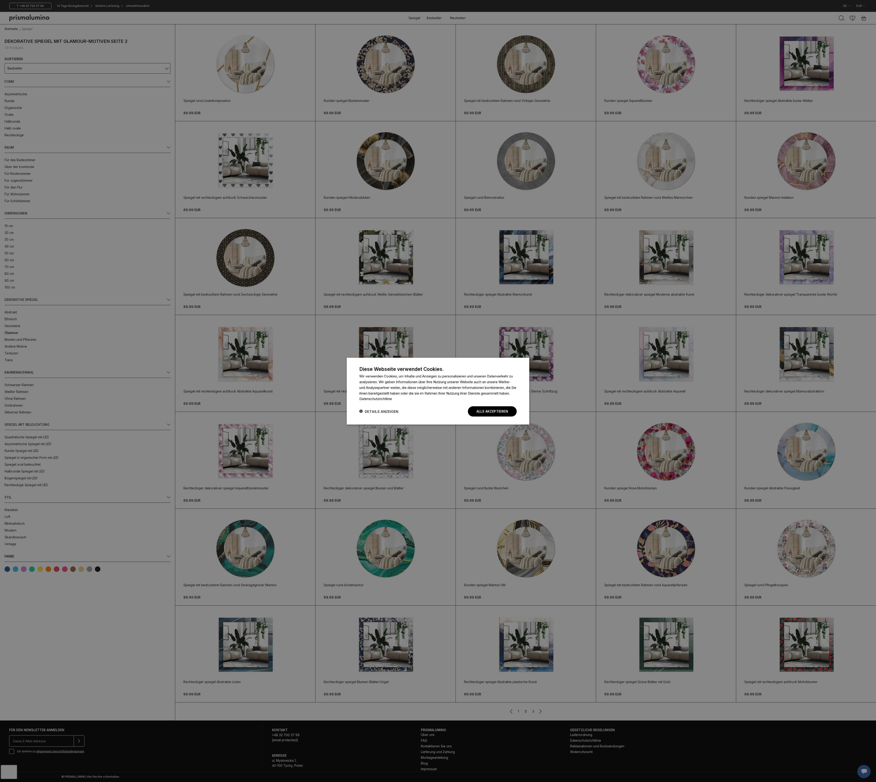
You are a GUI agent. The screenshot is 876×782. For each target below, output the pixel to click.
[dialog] (438, 391)
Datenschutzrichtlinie (375, 398)
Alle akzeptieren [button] (492, 411)
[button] (378, 411)
